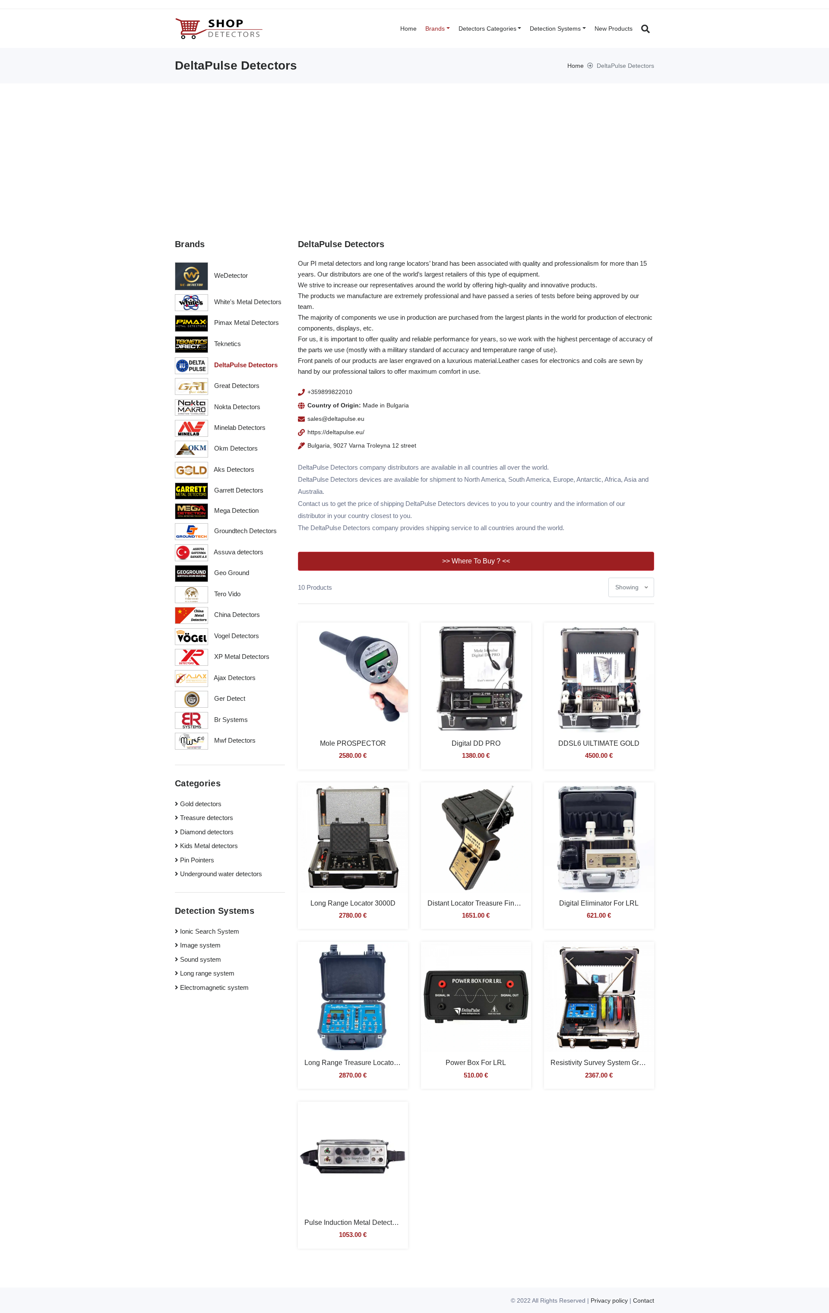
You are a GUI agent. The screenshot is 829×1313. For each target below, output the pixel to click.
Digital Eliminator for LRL (599, 903)
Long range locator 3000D (353, 903)
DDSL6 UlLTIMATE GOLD (598, 743)
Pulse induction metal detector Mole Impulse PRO (381, 1222)
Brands (435, 28)
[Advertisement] (414, 148)
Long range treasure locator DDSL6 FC (368, 1062)
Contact (643, 1300)
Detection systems (555, 28)
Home (408, 28)
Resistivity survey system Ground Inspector (617, 1062)
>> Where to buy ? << (476, 561)
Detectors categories (487, 28)
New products (614, 28)
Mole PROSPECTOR (353, 743)
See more (353, 684)
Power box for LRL (476, 1062)
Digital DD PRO (476, 743)
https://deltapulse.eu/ (335, 432)
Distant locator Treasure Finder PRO (484, 903)
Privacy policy (609, 1300)
